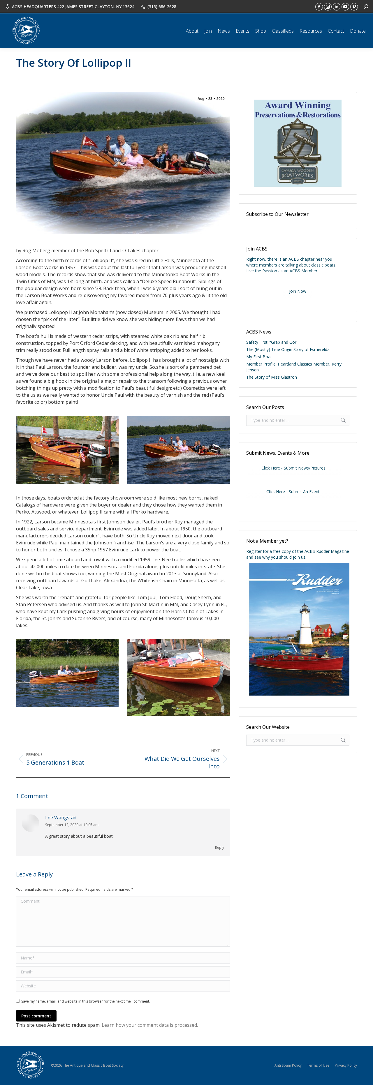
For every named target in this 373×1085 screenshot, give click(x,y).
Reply (219, 847)
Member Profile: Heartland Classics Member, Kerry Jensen (294, 367)
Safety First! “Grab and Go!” (271, 342)
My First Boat (259, 356)
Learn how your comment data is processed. (150, 1025)
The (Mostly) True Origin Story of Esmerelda (288, 349)
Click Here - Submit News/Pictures (293, 468)
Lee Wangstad (60, 817)
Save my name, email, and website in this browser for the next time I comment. (85, 1001)
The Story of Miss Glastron (271, 377)
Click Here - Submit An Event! (293, 491)
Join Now (297, 291)
